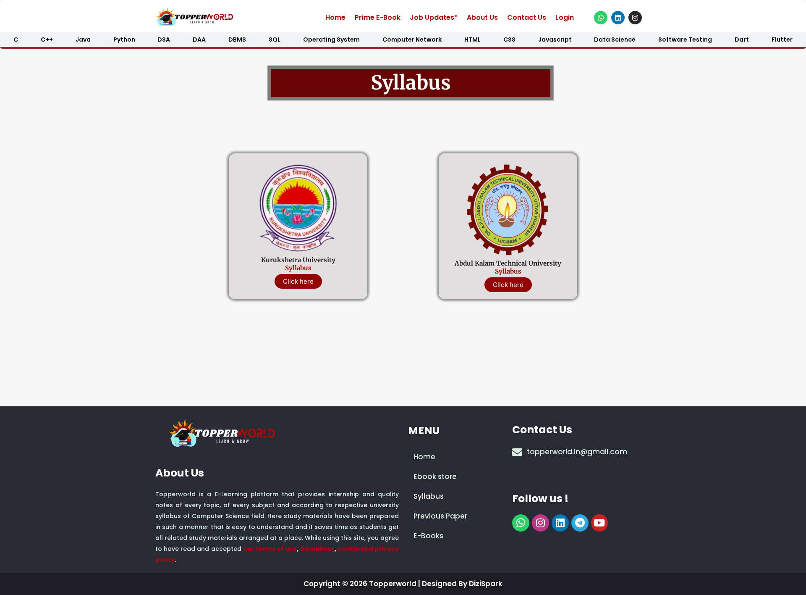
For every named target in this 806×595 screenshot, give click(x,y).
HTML (472, 39)
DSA (163, 39)
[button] (455, 496)
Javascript (555, 39)
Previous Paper (440, 516)
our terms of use (270, 549)
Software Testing (685, 39)
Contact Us (526, 17)
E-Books (428, 536)
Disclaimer (317, 549)
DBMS (237, 39)
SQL (274, 39)
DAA (199, 39)
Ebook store (435, 476)
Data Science (615, 39)
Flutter (782, 39)
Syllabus (298, 268)
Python (124, 39)
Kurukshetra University (298, 260)
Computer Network (412, 39)
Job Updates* (434, 17)
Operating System (331, 39)
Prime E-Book (377, 17)
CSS (509, 39)
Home (335, 17)
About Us (482, 17)
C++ (47, 39)
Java (83, 39)
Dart (742, 39)
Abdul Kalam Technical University (508, 263)
